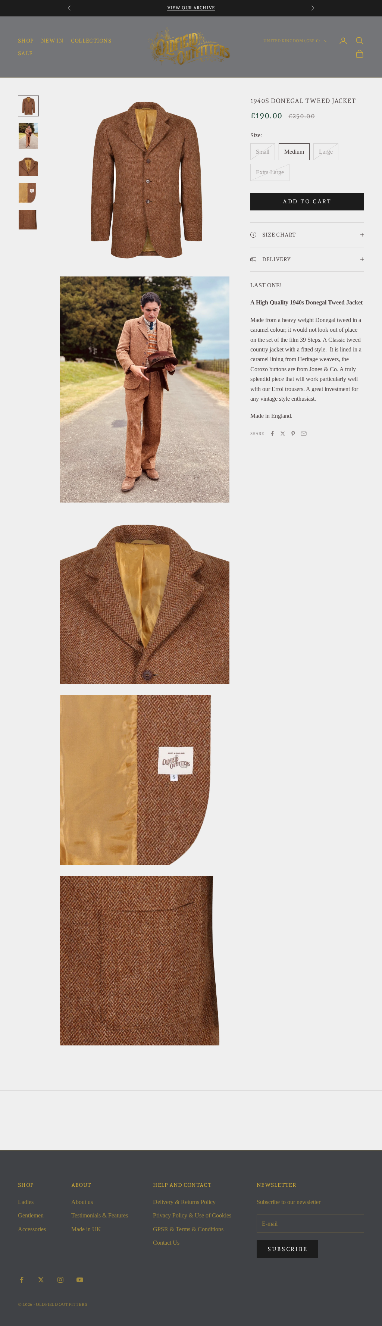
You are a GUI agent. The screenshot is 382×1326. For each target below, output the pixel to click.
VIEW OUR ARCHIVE (191, 7)
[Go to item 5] (28, 219)
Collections (91, 40)
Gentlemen (31, 1215)
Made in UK (86, 1229)
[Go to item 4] (28, 192)
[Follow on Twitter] (41, 1279)
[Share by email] (304, 434)
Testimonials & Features (99, 1215)
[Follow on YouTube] (80, 1279)
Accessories (32, 1229)
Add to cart (307, 201)
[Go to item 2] (28, 136)
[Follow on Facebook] (21, 1279)
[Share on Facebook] (272, 434)
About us (82, 1202)
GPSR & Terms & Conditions (188, 1229)
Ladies (26, 1202)
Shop (26, 40)
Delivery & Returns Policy (184, 1202)
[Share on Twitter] (283, 434)
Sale (25, 53)
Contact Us (166, 1242)
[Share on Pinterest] (293, 434)
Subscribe (287, 1249)
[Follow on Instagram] (60, 1279)
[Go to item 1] (28, 106)
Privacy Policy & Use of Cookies (192, 1215)
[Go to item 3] (28, 166)
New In (52, 40)
